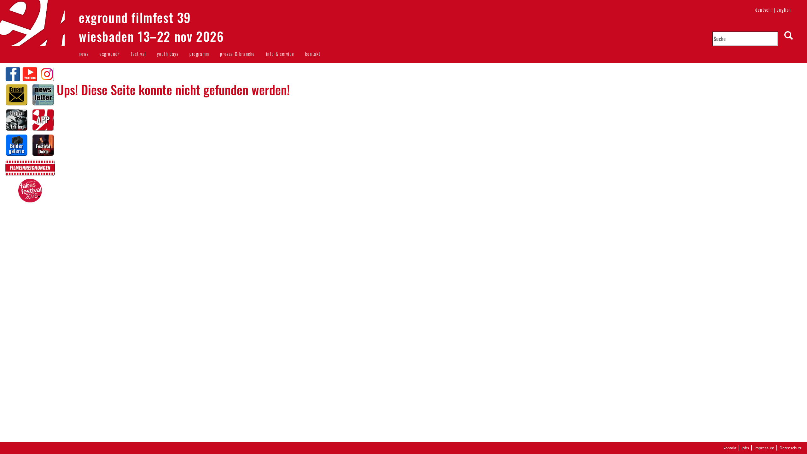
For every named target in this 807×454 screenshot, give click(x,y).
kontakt (313, 53)
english (784, 9)
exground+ (110, 53)
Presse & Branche (237, 53)
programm (199, 53)
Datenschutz (791, 448)
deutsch (763, 9)
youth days (167, 53)
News (84, 53)
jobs (745, 448)
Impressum (764, 448)
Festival (138, 53)
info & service (280, 53)
